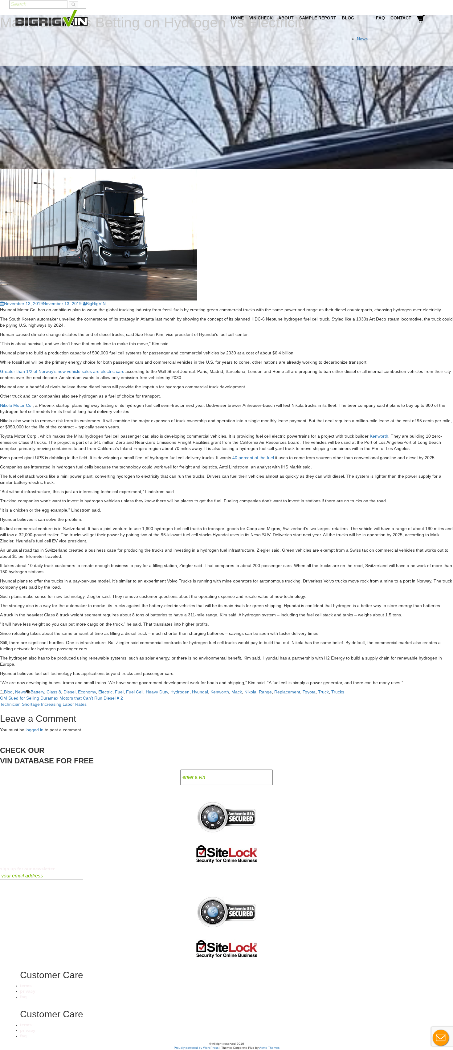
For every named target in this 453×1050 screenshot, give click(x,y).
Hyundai (200, 691)
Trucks (337, 691)
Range (265, 691)
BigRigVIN (96, 303)
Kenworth (379, 436)
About (286, 17)
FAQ (380, 17)
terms (26, 985)
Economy (87, 691)
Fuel (119, 691)
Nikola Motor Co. (16, 405)
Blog (348, 17)
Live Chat (440, 1037)
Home (237, 17)
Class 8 (54, 691)
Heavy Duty (157, 691)
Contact (400, 17)
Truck (323, 691)
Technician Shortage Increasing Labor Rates (43, 704)
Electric (105, 691)
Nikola (250, 691)
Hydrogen (180, 691)
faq (23, 996)
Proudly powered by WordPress (196, 1047)
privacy (27, 991)
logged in (34, 729)
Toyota (309, 691)
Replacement (287, 691)
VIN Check (261, 17)
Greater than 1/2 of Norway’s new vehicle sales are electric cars (62, 371)
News (362, 38)
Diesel (69, 691)
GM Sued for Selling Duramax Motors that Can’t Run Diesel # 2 (61, 698)
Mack (236, 691)
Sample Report (317, 17)
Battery (37, 691)
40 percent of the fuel (253, 457)
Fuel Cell (134, 691)
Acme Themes (269, 1047)
